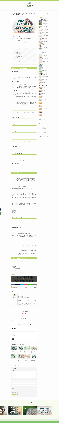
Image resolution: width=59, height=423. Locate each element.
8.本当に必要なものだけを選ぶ (19, 56)
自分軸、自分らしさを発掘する (42, 127)
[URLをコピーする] (35, 284)
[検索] (47, 0)
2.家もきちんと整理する (18, 51)
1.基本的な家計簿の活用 (18, 61)
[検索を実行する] (47, 13)
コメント (13, 370)
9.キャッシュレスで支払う (18, 57)
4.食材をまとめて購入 (18, 53)
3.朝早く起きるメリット (18, 52)
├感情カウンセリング (41, 123)
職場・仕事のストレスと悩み (42, 132)
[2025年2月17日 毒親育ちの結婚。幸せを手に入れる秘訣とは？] (29, 410)
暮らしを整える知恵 (13, 274)
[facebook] (45, 0)
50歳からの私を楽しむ (42, 124)
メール (13, 382)
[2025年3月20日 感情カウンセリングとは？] (14, 410)
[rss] (46, 0)
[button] (13, 284)
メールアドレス (13, 335)
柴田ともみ (14, 297)
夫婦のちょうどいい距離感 (42, 119)
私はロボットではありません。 (15, 392)
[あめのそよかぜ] (29, 3)
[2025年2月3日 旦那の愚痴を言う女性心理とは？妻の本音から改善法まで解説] (44, 410)
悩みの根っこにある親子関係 (42, 128)
